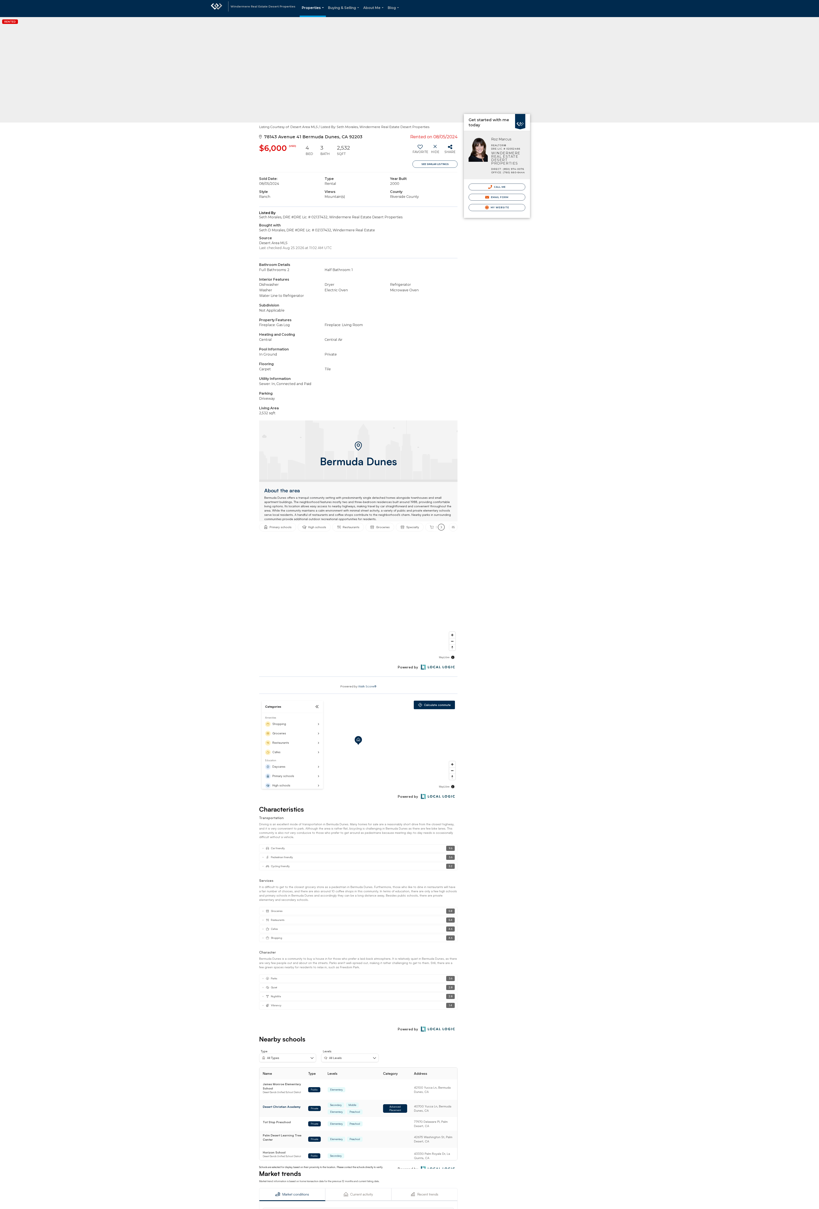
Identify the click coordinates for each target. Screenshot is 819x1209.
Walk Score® (367, 686)
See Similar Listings (435, 164)
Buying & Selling (344, 11)
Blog (394, 11)
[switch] (420, 150)
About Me (374, 11)
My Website (499, 207)
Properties (313, 11)
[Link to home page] (216, 8)
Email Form (499, 197)
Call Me (499, 186)
